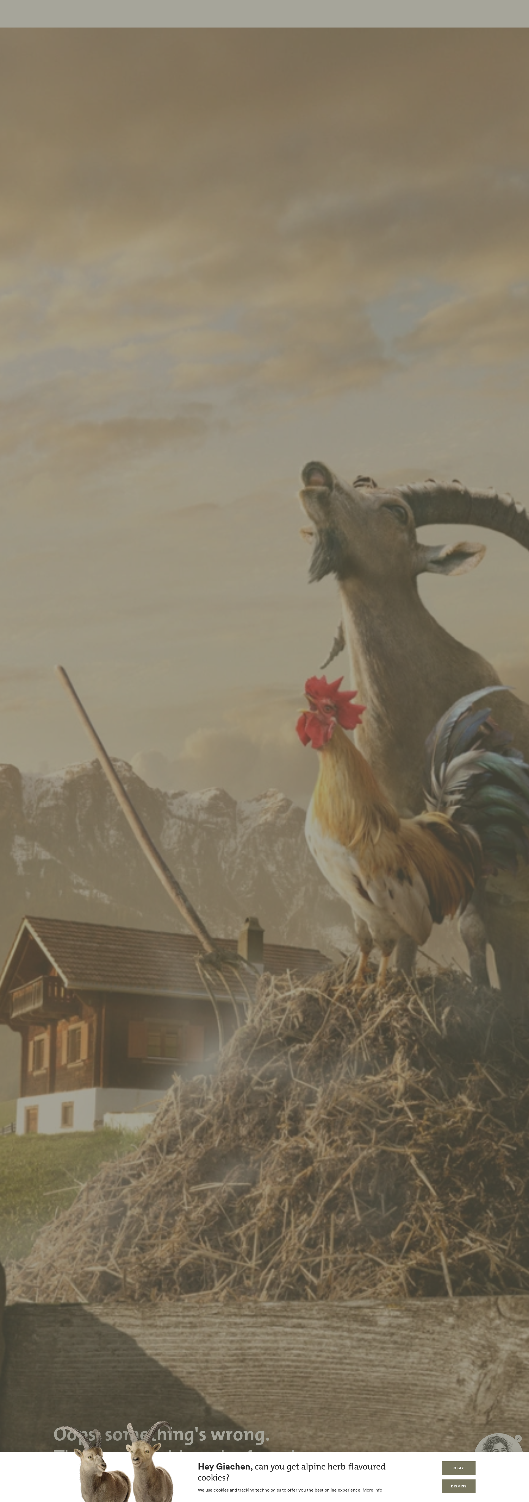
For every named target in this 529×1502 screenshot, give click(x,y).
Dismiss (458, 1486)
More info (372, 1490)
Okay (459, 1468)
